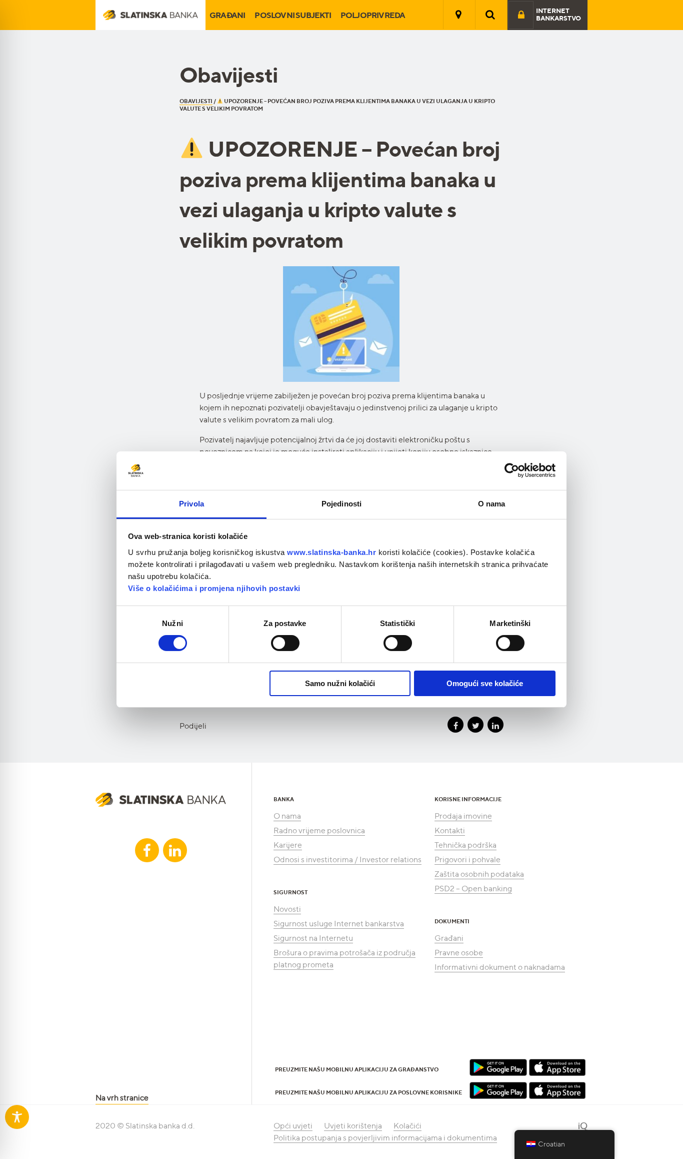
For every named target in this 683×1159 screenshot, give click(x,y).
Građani (227, 15)
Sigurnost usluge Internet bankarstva (339, 923)
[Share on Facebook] (456, 725)
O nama (287, 816)
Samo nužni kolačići (340, 683)
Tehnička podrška (465, 845)
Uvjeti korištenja (353, 1125)
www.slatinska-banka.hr (331, 552)
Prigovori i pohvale (467, 859)
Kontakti (449, 830)
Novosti (287, 909)
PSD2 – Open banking (473, 888)
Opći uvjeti (293, 1125)
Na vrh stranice (122, 1097)
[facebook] (147, 850)
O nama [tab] (492, 503)
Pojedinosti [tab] (342, 503)
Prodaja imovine (463, 816)
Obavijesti (196, 101)
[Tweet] (476, 725)
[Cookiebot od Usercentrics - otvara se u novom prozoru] (512, 470)
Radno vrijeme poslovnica (319, 830)
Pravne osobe (458, 952)
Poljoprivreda (373, 15)
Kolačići (408, 1125)
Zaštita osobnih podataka (479, 874)
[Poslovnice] (459, 14)
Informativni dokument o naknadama (499, 967)
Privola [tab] (191, 503)
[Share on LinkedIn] (496, 725)
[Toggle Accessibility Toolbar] (17, 1117)
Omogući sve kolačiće (484, 683)
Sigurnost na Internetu (313, 938)
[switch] (285, 643)
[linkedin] (175, 850)
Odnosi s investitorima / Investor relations (348, 859)
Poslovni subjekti (292, 15)
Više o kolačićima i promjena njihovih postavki (214, 588)
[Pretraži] (491, 14)
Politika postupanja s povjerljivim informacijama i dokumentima (385, 1137)
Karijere (288, 845)
